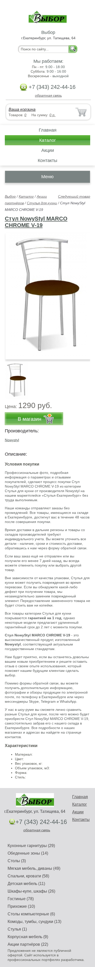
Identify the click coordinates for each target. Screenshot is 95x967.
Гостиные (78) (21, 899)
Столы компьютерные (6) (31, 914)
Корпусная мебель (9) (28, 937)
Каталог (47, 140)
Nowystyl (12, 440)
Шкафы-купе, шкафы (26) (31, 891)
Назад (13, 293)
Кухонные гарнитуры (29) (31, 845)
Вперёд (82, 293)
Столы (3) (17, 861)
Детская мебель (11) (26, 883)
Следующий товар (74, 196)
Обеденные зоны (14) (28, 853)
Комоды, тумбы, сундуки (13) (34, 921)
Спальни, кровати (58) (28, 876)
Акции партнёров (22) (28, 944)
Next (84, 378)
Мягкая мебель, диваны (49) (34, 868)
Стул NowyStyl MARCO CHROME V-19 (36, 221)
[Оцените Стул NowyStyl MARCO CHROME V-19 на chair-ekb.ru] (48, 296)
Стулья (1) (17, 929)
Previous (14, 378)
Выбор (10, 196)
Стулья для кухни (42, 203)
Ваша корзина (22, 109)
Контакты (47, 160)
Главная (47, 130)
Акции (47, 150)
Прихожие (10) (21, 906)
